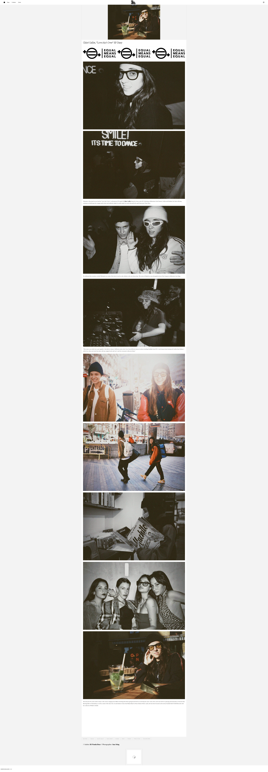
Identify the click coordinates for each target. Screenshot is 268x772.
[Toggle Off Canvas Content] (4, 2)
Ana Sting (85, 738)
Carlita (92, 738)
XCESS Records (146, 738)
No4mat (129, 738)
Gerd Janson (110, 738)
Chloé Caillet (100, 738)
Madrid (117, 738)
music (123, 738)
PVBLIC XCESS (137, 738)
